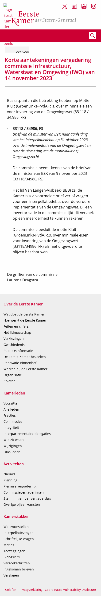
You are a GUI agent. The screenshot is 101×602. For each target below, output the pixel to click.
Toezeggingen (14, 551)
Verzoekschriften (17, 563)
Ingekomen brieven (19, 569)
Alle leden (11, 409)
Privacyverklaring (31, 590)
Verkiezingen (14, 338)
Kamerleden (14, 393)
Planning (10, 480)
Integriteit (11, 427)
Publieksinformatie (18, 350)
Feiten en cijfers (16, 326)
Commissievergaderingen (24, 492)
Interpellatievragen (19, 532)
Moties (9, 545)
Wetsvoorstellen (16, 526)
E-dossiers (12, 557)
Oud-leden (12, 452)
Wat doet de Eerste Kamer (24, 314)
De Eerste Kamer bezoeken (25, 357)
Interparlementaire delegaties (27, 433)
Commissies (13, 421)
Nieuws (9, 474)
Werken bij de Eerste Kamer (25, 369)
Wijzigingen (13, 446)
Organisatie (13, 375)
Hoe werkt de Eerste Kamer (25, 320)
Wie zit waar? (14, 439)
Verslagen (11, 575)
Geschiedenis (14, 344)
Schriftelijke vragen (19, 539)
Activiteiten (14, 463)
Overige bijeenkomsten (22, 504)
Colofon (10, 381)
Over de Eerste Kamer (23, 304)
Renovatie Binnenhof (20, 363)
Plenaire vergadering (20, 486)
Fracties (10, 415)
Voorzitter (11, 403)
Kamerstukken (17, 516)
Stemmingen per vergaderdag (27, 498)
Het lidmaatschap (17, 332)
